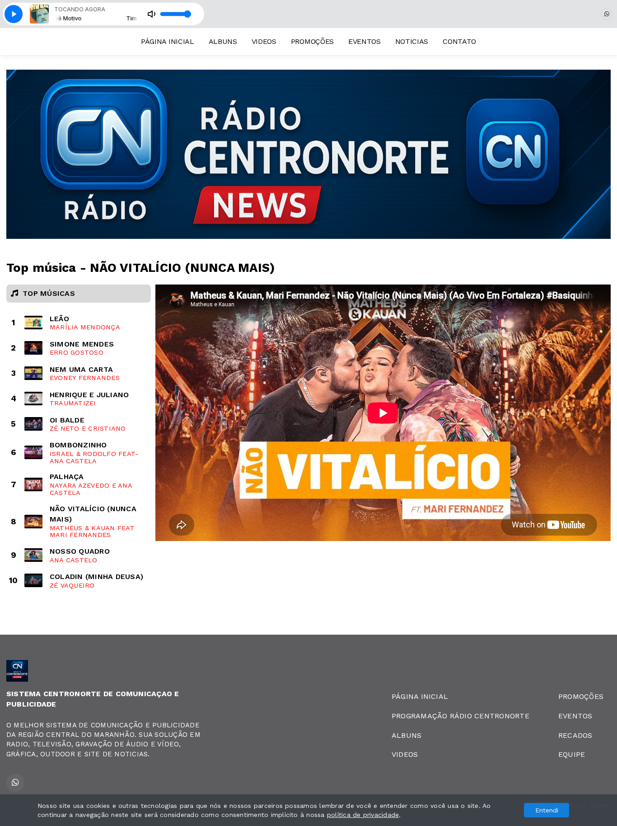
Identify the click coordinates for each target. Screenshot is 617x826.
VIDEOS (264, 41)
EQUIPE (571, 754)
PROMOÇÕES (312, 41)
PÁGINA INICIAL (167, 41)
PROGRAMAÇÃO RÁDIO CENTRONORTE (460, 716)
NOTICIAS (411, 41)
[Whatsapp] (606, 14)
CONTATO (459, 41)
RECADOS (575, 735)
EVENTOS (364, 41)
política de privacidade (363, 814)
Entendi (546, 810)
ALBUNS (223, 41)
